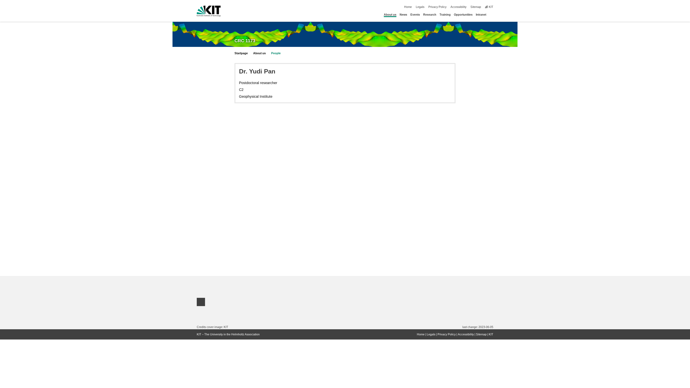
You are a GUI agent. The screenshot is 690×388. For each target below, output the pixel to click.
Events (415, 14)
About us (390, 14)
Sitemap (475, 6)
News (403, 14)
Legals (420, 6)
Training (445, 14)
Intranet (481, 14)
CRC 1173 (244, 40)
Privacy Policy (437, 6)
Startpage (241, 53)
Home (408, 6)
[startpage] (492, 14)
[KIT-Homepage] (209, 11)
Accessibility (458, 6)
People (276, 53)
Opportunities (463, 14)
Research (429, 14)
